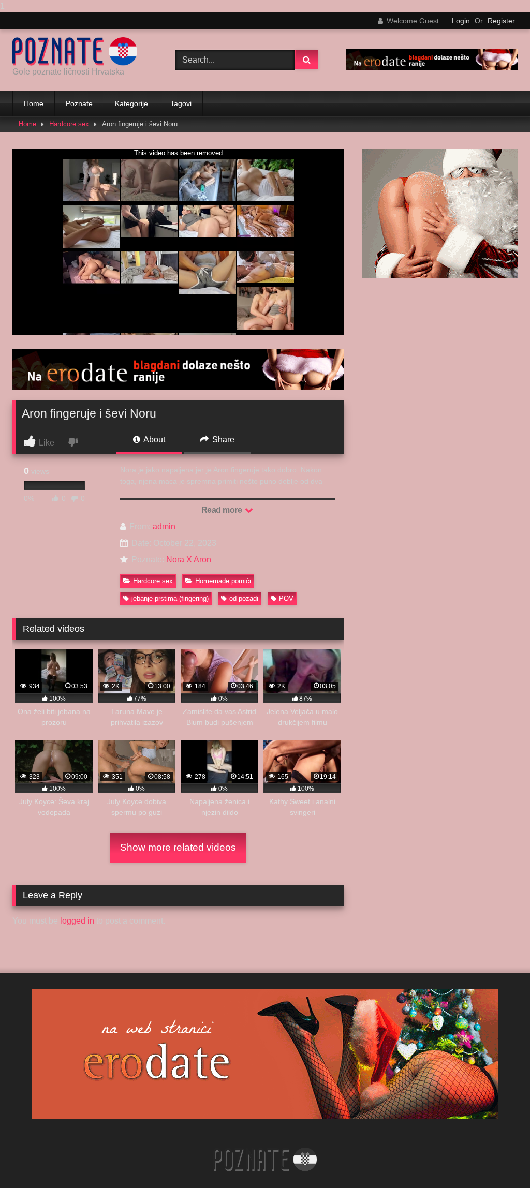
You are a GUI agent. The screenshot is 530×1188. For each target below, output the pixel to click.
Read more (222, 510)
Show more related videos (178, 847)
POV (286, 598)
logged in (77, 920)
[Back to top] (498, 1159)
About (153, 439)
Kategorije (131, 103)
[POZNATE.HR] (81, 51)
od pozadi (243, 598)
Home (33, 103)
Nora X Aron (188, 559)
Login (461, 21)
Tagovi (181, 103)
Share (222, 439)
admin (164, 526)
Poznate (79, 103)
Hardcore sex (69, 124)
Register (501, 21)
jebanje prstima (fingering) (170, 598)
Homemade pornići (223, 581)
